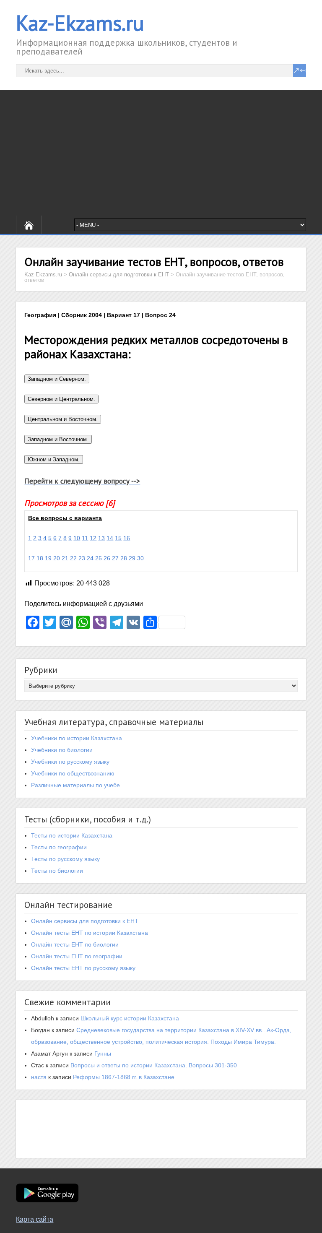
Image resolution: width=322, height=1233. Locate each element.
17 (31, 558)
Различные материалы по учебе (75, 785)
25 (98, 558)
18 (39, 558)
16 (126, 538)
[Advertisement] (161, 152)
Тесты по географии (59, 847)
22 (73, 558)
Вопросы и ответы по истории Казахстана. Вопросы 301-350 (153, 1065)
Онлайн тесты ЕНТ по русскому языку (83, 968)
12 (93, 538)
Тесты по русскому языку (65, 859)
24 (90, 558)
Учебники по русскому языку (70, 761)
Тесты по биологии (57, 870)
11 (85, 538)
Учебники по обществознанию (72, 773)
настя (39, 1077)
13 (101, 538)
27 (115, 558)
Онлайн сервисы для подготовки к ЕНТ (84, 921)
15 (118, 538)
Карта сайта (34, 1219)
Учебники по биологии (62, 750)
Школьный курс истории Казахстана (129, 1018)
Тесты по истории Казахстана (71, 835)
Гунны (102, 1053)
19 (48, 558)
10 (76, 538)
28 (123, 558)
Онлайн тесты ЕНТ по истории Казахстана (89, 932)
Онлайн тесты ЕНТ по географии (76, 956)
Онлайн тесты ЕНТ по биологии (75, 944)
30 (140, 558)
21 (65, 558)
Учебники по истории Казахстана (76, 738)
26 (107, 558)
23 (81, 558)
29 (132, 558)
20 (56, 558)
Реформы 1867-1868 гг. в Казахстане (123, 1077)
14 (109, 538)
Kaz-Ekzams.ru (80, 22)
